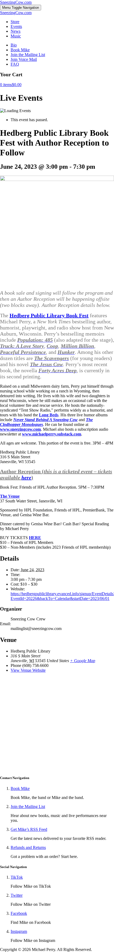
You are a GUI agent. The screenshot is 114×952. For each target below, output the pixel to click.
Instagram (19, 931)
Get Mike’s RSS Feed (29, 829)
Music (16, 36)
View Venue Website (28, 670)
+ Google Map (82, 660)
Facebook (19, 913)
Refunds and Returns (28, 847)
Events (16, 26)
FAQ (15, 64)
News (15, 31)
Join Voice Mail (24, 59)
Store (15, 21)
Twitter (17, 895)
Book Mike (20, 50)
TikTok (17, 877)
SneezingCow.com (16, 2)
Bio (14, 45)
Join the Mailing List (28, 54)
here (26, 477)
